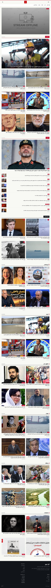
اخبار (45, 5)
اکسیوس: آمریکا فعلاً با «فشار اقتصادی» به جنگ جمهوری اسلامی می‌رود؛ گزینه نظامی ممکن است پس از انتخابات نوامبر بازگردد (30, 180)
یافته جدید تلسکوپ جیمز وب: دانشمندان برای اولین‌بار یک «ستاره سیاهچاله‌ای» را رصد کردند (35, 205)
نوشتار (39, 5)
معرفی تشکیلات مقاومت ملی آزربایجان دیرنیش (41, 556)
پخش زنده (47, 577)
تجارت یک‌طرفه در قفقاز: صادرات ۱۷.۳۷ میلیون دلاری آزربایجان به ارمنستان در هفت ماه (14, 484)
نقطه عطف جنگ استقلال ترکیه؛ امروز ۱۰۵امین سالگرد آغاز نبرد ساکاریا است (13, 259)
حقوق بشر (48, 382)
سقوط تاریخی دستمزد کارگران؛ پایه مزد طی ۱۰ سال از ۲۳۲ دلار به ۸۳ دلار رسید (30, 67)
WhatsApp (23, 582)
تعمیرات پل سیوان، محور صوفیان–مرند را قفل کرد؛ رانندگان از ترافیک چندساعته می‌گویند (36, 200)
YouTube (23, 576)
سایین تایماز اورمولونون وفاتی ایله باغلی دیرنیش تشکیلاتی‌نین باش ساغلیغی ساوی (14, 534)
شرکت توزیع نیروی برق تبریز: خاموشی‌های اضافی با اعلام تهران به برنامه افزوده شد (14, 308)
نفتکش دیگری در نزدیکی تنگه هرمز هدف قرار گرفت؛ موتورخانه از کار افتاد (38, 259)
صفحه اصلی (48, 5)
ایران (47, 65)
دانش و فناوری (47, 204)
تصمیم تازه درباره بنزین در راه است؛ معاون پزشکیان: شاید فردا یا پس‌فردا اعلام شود (37, 175)
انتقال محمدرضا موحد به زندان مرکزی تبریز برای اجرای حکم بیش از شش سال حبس (14, 385)
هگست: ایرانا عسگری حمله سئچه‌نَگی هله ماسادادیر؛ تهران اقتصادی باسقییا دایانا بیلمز (38, 110)
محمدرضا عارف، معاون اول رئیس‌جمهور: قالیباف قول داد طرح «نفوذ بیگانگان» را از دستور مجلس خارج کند (38, 133)
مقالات (42, 5)
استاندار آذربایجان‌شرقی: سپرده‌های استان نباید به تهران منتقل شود (38, 307)
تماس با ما (47, 581)
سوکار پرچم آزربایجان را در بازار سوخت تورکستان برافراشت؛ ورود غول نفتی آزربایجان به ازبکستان (38, 285)
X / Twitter (23, 579)
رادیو (48, 579)
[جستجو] (3, 2)
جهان (24, 86)
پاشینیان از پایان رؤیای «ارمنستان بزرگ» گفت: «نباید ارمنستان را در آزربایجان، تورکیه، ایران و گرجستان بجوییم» (33, 190)
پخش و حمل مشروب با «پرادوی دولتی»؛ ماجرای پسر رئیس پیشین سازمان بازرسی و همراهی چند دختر (38, 238)
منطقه (48, 504)
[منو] (48, 2)
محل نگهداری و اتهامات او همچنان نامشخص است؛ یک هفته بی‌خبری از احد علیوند (37, 385)
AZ (2, 586)
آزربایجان (48, 283)
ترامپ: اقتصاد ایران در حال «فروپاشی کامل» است (42, 195)
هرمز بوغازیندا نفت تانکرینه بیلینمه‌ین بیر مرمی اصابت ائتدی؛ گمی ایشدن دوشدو (14, 88)
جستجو (48, 576)
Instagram (23, 581)
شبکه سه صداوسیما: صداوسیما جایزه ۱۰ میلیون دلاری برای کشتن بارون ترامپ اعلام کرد (36, 210)
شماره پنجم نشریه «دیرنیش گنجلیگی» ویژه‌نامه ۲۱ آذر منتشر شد (14, 556)
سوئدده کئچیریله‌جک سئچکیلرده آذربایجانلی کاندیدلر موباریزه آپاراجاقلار (16, 285)
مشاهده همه (3, 36)
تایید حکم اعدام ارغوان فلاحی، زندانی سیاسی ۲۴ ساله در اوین (15, 407)
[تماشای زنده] (25, 21)
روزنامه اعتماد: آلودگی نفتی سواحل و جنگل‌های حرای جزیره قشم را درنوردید (38, 507)
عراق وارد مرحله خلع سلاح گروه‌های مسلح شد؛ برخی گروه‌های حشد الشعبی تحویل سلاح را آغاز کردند (38, 484)
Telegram (23, 577)
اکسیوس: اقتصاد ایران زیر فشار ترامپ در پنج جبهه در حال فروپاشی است (15, 133)
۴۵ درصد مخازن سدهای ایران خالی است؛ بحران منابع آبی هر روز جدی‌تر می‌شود (38, 88)
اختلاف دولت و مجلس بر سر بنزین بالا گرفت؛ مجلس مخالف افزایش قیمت (15, 110)
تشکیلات (48, 531)
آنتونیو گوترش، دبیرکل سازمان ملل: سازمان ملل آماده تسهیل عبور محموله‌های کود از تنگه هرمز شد (35, 185)
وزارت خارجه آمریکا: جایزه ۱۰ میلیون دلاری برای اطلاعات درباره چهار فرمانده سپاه (32, 170)
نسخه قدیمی (35, 5)
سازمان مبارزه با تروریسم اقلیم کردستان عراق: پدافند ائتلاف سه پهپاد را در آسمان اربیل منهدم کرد (13, 507)
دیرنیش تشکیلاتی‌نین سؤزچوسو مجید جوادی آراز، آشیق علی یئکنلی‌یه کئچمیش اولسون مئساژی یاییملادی (38, 534)
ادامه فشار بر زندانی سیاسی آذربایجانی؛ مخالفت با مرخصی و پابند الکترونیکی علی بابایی (38, 407)
